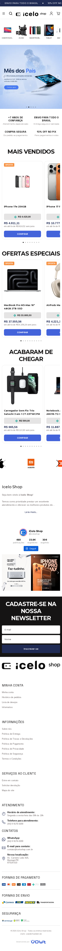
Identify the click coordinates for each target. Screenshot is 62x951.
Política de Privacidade (13, 749)
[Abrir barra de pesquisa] (10, 13)
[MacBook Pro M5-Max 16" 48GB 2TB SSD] (22, 280)
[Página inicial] (31, 13)
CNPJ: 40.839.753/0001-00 (31, 934)
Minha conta (8, 692)
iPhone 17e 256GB (15, 206)
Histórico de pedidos (11, 697)
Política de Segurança (12, 754)
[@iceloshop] (23, 532)
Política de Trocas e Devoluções (17, 739)
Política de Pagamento (13, 744)
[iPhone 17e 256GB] (22, 182)
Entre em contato (10, 780)
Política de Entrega (11, 734)
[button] (3, 13)
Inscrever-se (31, 648)
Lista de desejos (9, 702)
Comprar (22, 234)
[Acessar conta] (51, 13)
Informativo (7, 707)
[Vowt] (31, 941)
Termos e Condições (11, 759)
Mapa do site (8, 790)
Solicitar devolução (11, 785)
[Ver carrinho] (58, 13)
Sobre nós (7, 729)
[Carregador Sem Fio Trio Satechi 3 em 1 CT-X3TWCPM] (22, 386)
